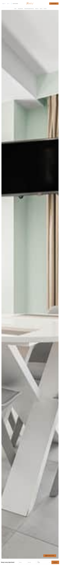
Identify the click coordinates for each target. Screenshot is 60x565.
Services (41, 8)
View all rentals (53, 3)
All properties (20, 8)
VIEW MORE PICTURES (50, 555)
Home (15, 8)
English (3, 3)
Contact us (36, 8)
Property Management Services (29, 8)
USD (8, 3)
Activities (45, 8)
